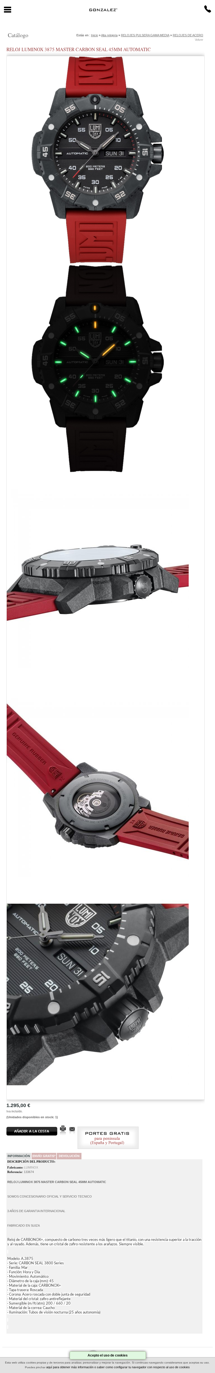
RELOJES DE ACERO (188, 35)
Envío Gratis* (43, 1156)
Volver (199, 39)
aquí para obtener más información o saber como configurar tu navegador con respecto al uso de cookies (118, 1367)
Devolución (69, 1156)
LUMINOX (31, 1167)
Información (19, 1156)
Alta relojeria (109, 35)
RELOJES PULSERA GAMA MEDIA (145, 35)
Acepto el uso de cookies (108, 1355)
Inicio (94, 35)
